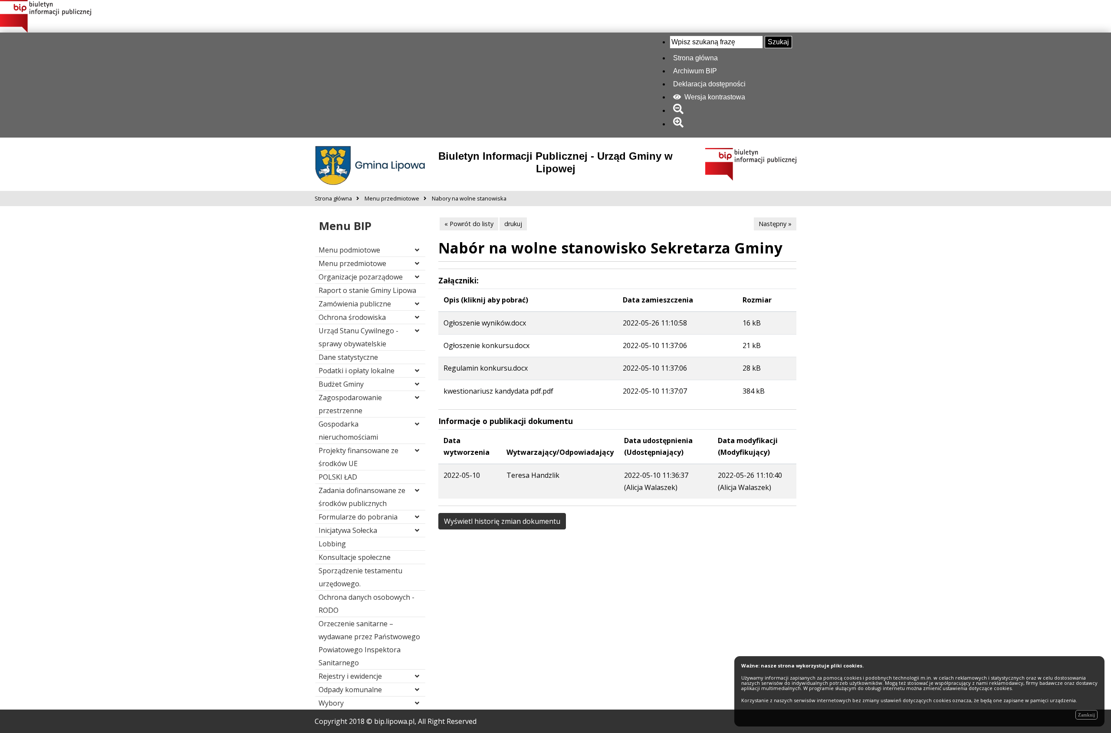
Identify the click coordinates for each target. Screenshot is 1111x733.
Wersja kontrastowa (714, 97)
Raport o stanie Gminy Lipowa (367, 290)
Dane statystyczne (348, 357)
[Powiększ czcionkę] (680, 124)
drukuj (513, 224)
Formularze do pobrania (358, 517)
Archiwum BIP (695, 71)
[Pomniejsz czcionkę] (680, 110)
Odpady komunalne (350, 689)
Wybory (331, 703)
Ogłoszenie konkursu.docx (486, 345)
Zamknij (1086, 714)
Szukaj (778, 42)
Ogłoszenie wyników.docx (485, 323)
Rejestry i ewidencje (350, 676)
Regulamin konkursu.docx (486, 368)
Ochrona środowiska (352, 317)
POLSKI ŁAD (338, 477)
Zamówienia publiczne (355, 304)
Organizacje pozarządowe (361, 277)
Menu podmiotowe (349, 250)
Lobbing (332, 544)
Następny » (775, 224)
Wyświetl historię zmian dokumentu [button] (502, 521)
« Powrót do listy (468, 224)
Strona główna (695, 58)
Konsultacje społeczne (355, 557)
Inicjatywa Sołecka (348, 530)
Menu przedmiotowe (352, 263)
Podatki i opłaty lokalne (356, 370)
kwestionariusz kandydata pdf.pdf (498, 391)
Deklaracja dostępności (709, 84)
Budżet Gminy (341, 384)
